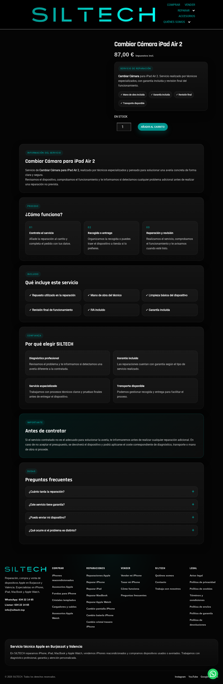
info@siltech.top (15, 609)
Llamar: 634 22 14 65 (17, 604)
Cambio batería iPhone (99, 615)
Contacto (160, 582)
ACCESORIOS (187, 16)
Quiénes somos (164, 575)
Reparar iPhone (95, 582)
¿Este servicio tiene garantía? (47, 504)
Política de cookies (201, 588)
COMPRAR (173, 4)
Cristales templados (64, 600)
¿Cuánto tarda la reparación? (46, 491)
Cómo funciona (130, 588)
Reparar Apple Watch (98, 602)
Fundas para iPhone (64, 593)
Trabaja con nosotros (168, 588)
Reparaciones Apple (98, 575)
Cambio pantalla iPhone (100, 608)
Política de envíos (200, 606)
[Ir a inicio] (25, 568)
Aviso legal (196, 575)
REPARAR (184, 10)
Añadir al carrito (153, 126)
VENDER (190, 4)
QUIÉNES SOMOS (174, 22)
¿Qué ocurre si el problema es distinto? (52, 530)
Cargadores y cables (64, 606)
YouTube (193, 676)
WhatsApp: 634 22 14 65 (19, 599)
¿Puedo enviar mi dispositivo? (47, 517)
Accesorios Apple (62, 586)
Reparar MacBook (96, 595)
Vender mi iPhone (131, 575)
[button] (213, 674)
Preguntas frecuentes (134, 595)
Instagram (180, 676)
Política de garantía (201, 613)
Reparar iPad (94, 588)
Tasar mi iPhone (130, 582)
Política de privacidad (203, 582)
